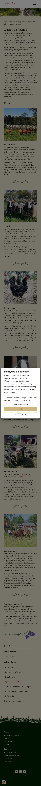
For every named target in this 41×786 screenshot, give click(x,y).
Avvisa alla (20, 414)
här (28, 400)
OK (20, 409)
